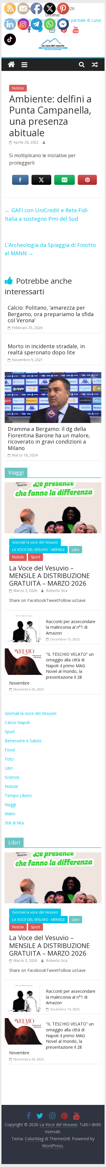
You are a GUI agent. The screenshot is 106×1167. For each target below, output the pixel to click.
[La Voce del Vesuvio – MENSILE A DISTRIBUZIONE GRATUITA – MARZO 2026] (53, 485)
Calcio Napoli (17, 722)
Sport (35, 557)
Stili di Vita (14, 823)
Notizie (18, 88)
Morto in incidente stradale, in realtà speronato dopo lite (46, 349)
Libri (75, 549)
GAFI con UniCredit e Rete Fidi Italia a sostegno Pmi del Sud (46, 214)
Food (10, 750)
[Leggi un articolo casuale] (94, 64)
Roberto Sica (56, 590)
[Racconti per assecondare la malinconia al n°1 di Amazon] (24, 619)
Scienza (12, 777)
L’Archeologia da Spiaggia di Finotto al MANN (50, 249)
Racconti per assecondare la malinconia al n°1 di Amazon (70, 627)
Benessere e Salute (23, 740)
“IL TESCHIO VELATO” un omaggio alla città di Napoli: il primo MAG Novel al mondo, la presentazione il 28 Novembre (51, 668)
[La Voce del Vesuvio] (11, 64)
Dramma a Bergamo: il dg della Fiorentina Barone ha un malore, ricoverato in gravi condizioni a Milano (49, 438)
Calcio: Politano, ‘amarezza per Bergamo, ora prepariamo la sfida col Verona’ (51, 314)
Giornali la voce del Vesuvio (35, 542)
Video (10, 813)
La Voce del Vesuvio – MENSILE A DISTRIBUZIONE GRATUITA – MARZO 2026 (49, 575)
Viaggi (10, 804)
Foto (9, 759)
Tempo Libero (18, 795)
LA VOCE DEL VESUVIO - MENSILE (38, 549)
